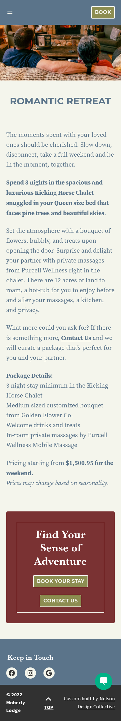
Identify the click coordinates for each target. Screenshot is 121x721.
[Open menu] (10, 12)
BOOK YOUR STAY (60, 581)
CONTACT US (60, 601)
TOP (48, 707)
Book (103, 12)
